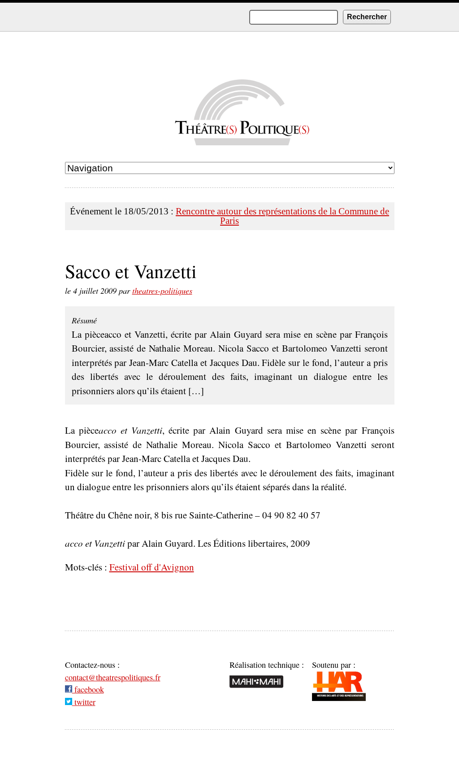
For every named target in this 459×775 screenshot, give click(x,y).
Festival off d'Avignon (151, 567)
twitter (83, 702)
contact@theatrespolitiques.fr (112, 677)
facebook (88, 689)
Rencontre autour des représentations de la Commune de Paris (282, 216)
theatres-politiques (162, 290)
